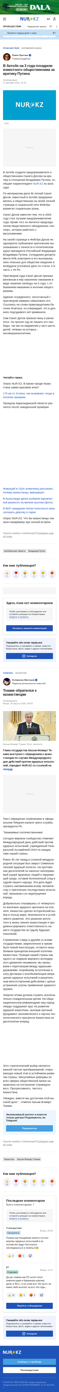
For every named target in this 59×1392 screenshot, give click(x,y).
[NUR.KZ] (29, 19)
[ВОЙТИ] (54, 19)
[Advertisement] (29, 147)
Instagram (32, 656)
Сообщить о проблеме (29, 1362)
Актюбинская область (14, 551)
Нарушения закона (37, 26)
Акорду (7, 769)
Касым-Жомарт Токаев (28, 1159)
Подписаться (29, 1128)
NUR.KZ (38, 183)
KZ (48, 19)
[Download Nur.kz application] (29, 7)
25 (7, 1184)
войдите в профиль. (19, 617)
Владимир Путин (36, 551)
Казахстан (21, 673)
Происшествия (12, 26)
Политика (8, 673)
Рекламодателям (29, 1370)
